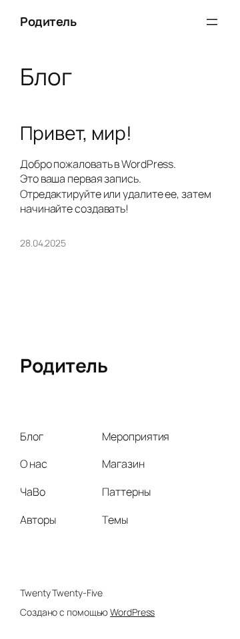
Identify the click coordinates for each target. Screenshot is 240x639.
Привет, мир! (76, 133)
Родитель (48, 21)
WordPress (132, 612)
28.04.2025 (43, 243)
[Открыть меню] (212, 22)
